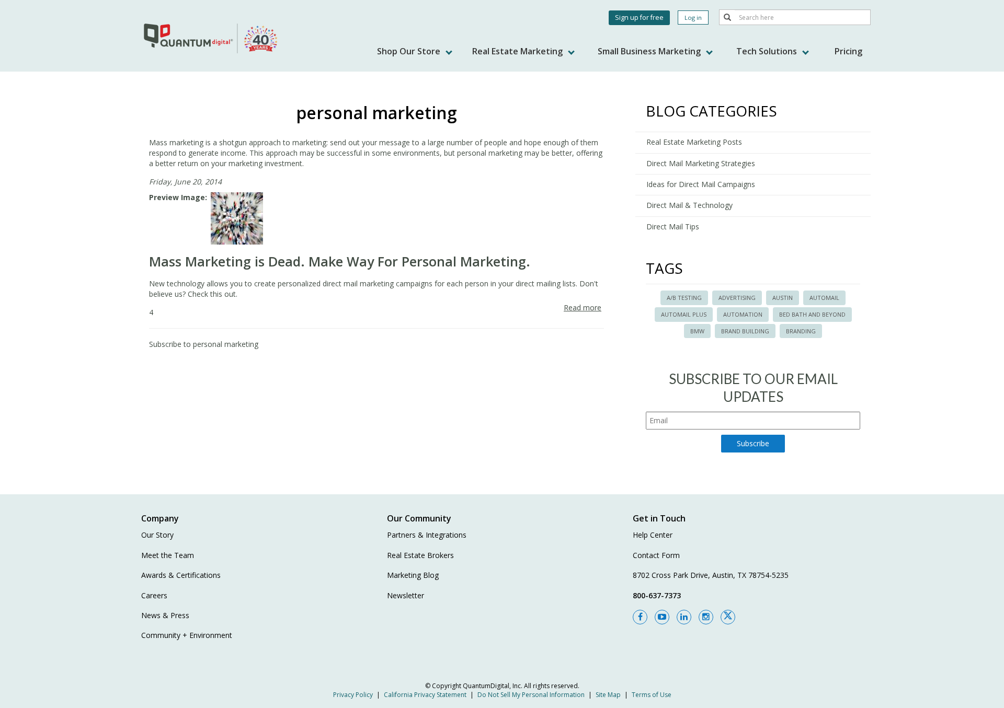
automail (824, 297)
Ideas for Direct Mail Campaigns (700, 184)
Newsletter (405, 595)
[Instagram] (706, 617)
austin (782, 297)
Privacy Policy (353, 694)
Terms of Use (651, 694)
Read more (582, 307)
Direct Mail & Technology (689, 205)
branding (801, 331)
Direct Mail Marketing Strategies (700, 163)
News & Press (165, 615)
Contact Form (656, 555)
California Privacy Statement (425, 694)
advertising (737, 297)
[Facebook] (640, 617)
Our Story (157, 535)
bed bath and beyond (812, 314)
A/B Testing (684, 297)
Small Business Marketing (650, 51)
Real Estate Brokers (420, 555)
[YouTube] (662, 617)
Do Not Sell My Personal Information (531, 694)
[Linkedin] (684, 617)
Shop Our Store (409, 51)
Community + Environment (186, 635)
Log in (693, 17)
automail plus (683, 314)
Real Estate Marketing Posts (694, 142)
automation (742, 314)
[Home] (211, 38)
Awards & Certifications (181, 575)
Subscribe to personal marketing (203, 344)
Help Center (652, 535)
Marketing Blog (413, 575)
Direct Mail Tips (672, 226)
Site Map (608, 694)
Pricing (848, 51)
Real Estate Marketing (518, 51)
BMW (697, 331)
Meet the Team (167, 555)
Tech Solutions (767, 51)
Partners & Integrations (426, 535)
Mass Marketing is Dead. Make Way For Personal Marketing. (339, 261)
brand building (745, 331)
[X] (728, 617)
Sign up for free (639, 17)
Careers (154, 595)
